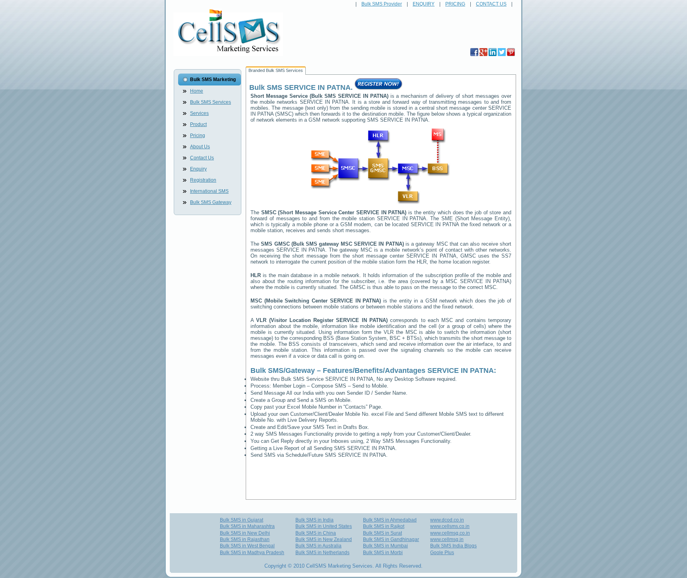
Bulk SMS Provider (381, 4)
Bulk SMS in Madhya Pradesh (252, 552)
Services (199, 113)
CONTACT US (491, 4)
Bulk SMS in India (314, 520)
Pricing (197, 135)
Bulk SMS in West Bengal (247, 546)
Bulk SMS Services (210, 102)
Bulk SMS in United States (323, 526)
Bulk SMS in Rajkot (383, 526)
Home (196, 91)
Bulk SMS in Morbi (383, 552)
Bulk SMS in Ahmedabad (390, 520)
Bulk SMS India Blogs (453, 546)
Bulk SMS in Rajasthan (245, 539)
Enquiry (198, 169)
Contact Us (202, 158)
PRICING (455, 4)
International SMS (209, 191)
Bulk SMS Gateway (210, 202)
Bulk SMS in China (315, 533)
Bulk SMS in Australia (318, 546)
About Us (200, 146)
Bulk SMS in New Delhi (245, 533)
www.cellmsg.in (447, 539)
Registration (203, 180)
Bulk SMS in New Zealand (323, 539)
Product (198, 124)
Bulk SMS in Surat (382, 533)
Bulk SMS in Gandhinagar (391, 539)
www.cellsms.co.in (450, 526)
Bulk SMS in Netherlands (322, 552)
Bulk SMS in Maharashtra (247, 526)
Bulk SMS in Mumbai (385, 546)
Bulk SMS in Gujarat (241, 520)
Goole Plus (442, 552)
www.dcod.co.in (447, 520)
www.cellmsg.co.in (450, 533)
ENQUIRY (424, 4)
